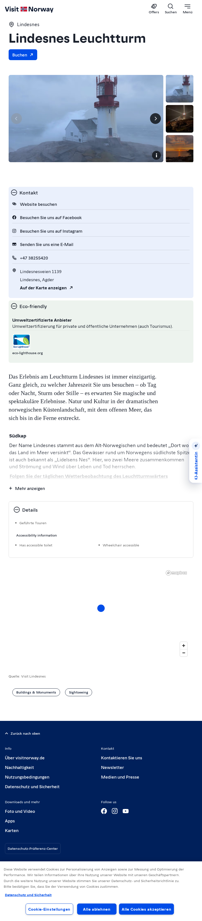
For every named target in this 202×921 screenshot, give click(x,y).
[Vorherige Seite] (16, 118)
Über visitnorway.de (25, 757)
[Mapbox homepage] (176, 573)
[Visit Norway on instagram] (115, 811)
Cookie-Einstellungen (49, 909)
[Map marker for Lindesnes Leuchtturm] (101, 608)
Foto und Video (20, 811)
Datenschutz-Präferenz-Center (33, 848)
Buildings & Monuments (36, 692)
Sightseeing (78, 692)
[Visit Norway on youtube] (126, 811)
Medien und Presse (120, 777)
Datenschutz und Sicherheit (32, 786)
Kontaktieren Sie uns (121, 757)
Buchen (19, 54)
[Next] (155, 118)
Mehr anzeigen (30, 488)
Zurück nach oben (25, 733)
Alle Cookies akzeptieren (146, 909)
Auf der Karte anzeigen (43, 287)
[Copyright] (156, 155)
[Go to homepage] (36, 9)
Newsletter (112, 767)
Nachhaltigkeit (19, 767)
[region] (101, 891)
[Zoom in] (183, 645)
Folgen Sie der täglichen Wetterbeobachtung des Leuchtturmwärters (89, 476)
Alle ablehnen (96, 909)
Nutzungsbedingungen (27, 777)
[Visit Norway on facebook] (104, 811)
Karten (11, 830)
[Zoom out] (183, 652)
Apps (10, 820)
